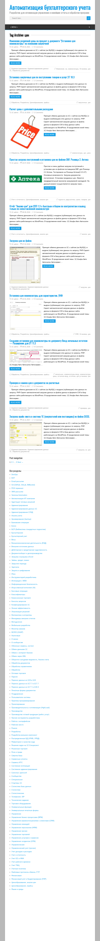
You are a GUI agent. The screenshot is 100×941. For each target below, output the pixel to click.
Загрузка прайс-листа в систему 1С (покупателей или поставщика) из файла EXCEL (50, 416)
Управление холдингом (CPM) (23, 841)
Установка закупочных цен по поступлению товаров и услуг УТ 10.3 (42, 77)
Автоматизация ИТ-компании (23, 498)
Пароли (14, 677)
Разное (14, 728)
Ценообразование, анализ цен (37, 200)
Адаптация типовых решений (23, 502)
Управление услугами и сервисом (25, 838)
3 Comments (38, 163)
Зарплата (15, 567)
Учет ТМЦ (15, 865)
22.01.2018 (26, 299)
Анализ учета (16, 516)
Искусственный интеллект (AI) (23, 588)
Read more (15, 63)
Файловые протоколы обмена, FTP (25, 872)
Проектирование (18, 704)
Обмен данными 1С (19, 649)
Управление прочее (19, 831)
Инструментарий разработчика (23, 577)
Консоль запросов (18, 601)
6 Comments (38, 47)
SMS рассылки (17, 492)
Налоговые (15, 636)
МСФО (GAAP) (17, 632)
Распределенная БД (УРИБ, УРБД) (25, 738)
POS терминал (17, 488)
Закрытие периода (18, 564)
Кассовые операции (19, 591)
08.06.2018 (26, 212)
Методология (16, 622)
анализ (84, 234)
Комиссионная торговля (21, 598)
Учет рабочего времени (20, 862)
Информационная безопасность (24, 584)
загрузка (84, 287)
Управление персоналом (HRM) (24, 828)
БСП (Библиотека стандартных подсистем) (28, 529)
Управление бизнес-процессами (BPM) (27, 817)
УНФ (77, 334)
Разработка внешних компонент (24, 735)
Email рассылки (17, 481)
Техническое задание (20, 800)
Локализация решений (20, 612)
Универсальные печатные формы (25, 810)
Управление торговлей (20, 834)
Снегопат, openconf (19, 773)
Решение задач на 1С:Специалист (25, 745)
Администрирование (19, 69)
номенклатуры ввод (71, 374)
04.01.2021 (26, 47)
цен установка (81, 376)
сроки (78, 200)
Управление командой (20, 824)
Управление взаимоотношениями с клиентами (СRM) (32, 821)
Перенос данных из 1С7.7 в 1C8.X (25, 687)
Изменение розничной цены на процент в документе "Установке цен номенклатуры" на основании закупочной (42, 42)
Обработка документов (20, 70)
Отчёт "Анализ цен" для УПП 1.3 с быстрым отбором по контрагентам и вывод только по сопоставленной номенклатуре (48, 207)
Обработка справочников (21, 666)
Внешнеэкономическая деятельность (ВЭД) (28, 543)
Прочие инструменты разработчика (25, 718)
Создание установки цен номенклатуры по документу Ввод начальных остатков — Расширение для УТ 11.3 (48, 342)
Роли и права (16, 752)
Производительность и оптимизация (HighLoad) (30, 708)
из (86, 450)
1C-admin (15, 47)
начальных (59, 374)
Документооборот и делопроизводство (26, 553)
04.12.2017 (26, 386)
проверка (83, 408)
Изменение (60, 69)
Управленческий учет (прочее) (23, 848)
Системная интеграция (20, 766)
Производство (17, 711)
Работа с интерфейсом (20, 721)
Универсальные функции (21, 807)
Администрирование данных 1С (24, 509)
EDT (13, 478)
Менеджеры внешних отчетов (23, 618)
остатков (72, 376)
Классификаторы (18, 594)
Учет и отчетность (18, 200)
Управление (16, 814)
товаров (84, 200)
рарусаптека (70, 200)
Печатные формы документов (23, 690)
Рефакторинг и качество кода (23, 742)
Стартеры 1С (16, 783)
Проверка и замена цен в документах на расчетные (34, 383)
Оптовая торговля (18, 673)
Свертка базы (16, 756)
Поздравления (17, 694)
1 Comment (38, 420)
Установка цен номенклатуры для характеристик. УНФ (36, 295)
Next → (20, 462)
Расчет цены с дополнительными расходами (31, 109)
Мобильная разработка (20, 625)
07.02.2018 (26, 244)
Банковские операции (20, 522)
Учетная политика (18, 869)
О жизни (14, 639)
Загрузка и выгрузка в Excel (22, 557)
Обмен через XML (18, 656)
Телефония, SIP (17, 797)
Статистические (17, 793)
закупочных (82, 102)
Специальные (17, 780)
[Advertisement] (50, 917)
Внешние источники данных (22, 546)
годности (61, 200)
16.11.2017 (26, 420)
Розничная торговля (19, 749)
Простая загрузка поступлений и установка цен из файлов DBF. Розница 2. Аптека (49, 159)
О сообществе (17, 642)
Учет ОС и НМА (17, 858)
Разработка (24, 102)
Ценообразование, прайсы (39, 102)
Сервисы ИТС (17, 762)
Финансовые (16, 875)
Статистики (15, 790)
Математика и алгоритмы (21, 615)
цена (88, 153)
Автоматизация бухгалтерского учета (50, 7)
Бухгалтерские (17, 533)
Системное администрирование (24, 769)
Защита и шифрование (20, 570)
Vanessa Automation (19, 495)
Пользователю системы (20, 697)
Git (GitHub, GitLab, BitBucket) (23, 485)
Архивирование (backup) (21, 519)
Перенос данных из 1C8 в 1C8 (23, 680)
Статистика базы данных (21, 786)
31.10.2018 (26, 112)
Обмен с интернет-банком (22, 653)
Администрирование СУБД (22, 512)
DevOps (14, 474)
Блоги (13, 526)
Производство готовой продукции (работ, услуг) (30, 714)
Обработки (15, 102)
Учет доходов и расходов (21, 851)
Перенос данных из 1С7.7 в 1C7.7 (25, 684)
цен (89, 69)
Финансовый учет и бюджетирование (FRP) (28, 879)
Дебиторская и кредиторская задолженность (29, 550)
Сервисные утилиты (19, 759)
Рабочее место (17, 725)
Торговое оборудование (21, 804)
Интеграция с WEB (18, 581)
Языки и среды (17, 889)
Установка (83, 69)
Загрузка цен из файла (20, 241)
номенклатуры (73, 69)
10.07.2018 (26, 163)
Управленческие (18, 845)
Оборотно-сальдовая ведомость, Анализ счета (30, 660)
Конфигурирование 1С (20, 605)
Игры (13, 574)
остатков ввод (63, 376)
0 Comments (38, 212)
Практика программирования (23, 701)
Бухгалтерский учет (19, 536)
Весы (13, 540)
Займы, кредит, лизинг (20, 560)
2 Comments (38, 81)
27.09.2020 (26, 81)
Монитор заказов (18, 629)
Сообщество (16, 776)
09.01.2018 (26, 347)
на (66, 69)
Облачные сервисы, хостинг (22, 646)
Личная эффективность (20, 608)
